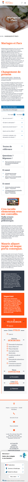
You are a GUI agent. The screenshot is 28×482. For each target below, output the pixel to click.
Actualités (14, 443)
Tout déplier (20, 114)
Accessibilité (14, 448)
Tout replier (11, 114)
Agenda (14, 445)
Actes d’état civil (14, 346)
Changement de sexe (10, 173)
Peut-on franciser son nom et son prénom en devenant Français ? (13, 163)
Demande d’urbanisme (15, 344)
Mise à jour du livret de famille (13, 176)
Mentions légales (14, 450)
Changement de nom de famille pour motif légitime (13, 191)
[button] (13, 118)
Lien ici (11, 326)
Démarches (14, 447)
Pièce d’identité (13, 349)
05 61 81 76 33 (14, 417)
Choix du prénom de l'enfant (12, 187)
